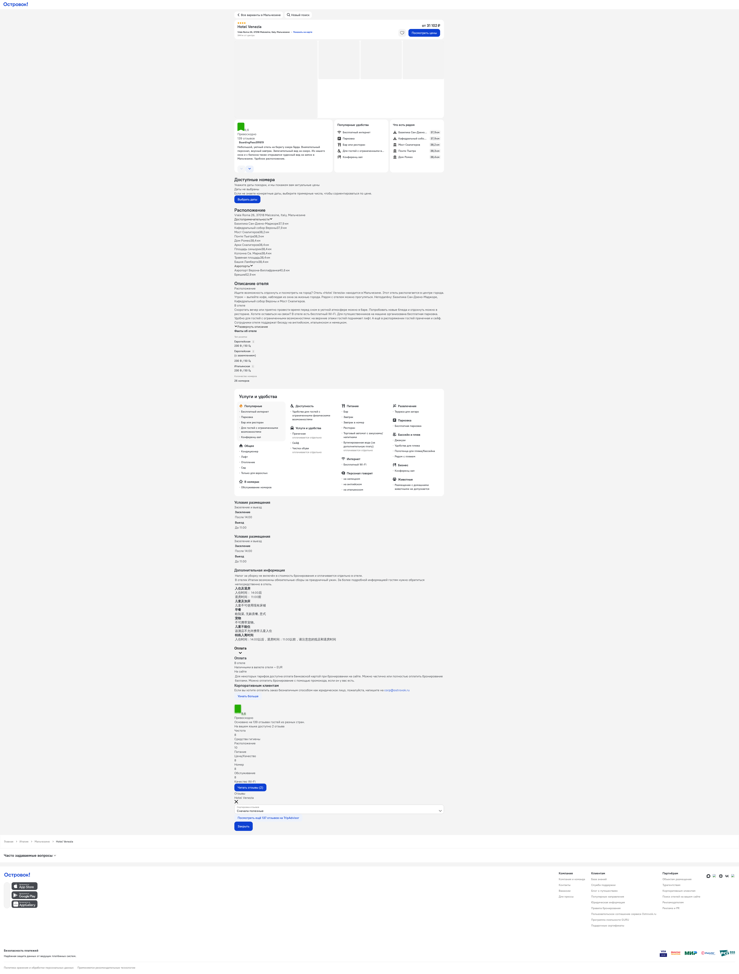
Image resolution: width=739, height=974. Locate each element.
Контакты (565, 885)
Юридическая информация (608, 902)
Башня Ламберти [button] (246, 262)
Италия (24, 841)
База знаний (599, 879)
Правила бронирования (606, 908)
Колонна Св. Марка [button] (247, 253)
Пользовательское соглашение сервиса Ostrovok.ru (623, 914)
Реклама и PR (670, 908)
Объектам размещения (676, 879)
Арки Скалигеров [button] (246, 245)
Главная (8, 841)
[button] (276, 79)
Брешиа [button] (239, 274)
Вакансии (565, 890)
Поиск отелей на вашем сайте (681, 896)
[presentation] (339, 809)
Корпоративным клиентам (679, 890)
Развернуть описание (252, 327)
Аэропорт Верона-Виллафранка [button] (256, 270)
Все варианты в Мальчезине (261, 15)
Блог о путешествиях (604, 890)
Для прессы (566, 896)
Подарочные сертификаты (607, 925)
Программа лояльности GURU (610, 919)
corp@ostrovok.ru (397, 690)
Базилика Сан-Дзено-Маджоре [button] (256, 223)
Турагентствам (671, 885)
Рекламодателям (673, 902)
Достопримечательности (252, 219)
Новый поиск (300, 15)
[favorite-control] (402, 33)
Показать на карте (302, 32)
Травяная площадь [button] (247, 257)
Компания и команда (572, 879)
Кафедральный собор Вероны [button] (255, 228)
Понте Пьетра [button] (244, 236)
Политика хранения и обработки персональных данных (39, 967)
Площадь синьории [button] (247, 249)
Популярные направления (607, 896)
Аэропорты (242, 266)
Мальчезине (42, 841)
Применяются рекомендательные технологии (106, 967)
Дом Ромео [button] (242, 240)
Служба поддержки (603, 885)
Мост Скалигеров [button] (246, 232)
